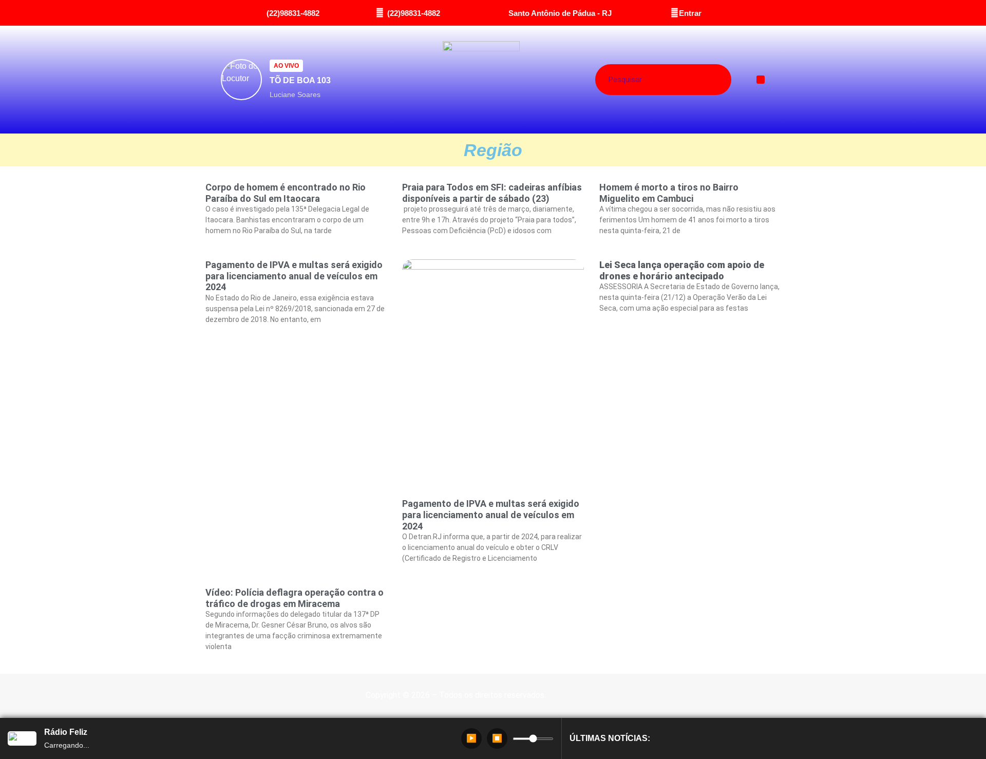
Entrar (690, 13)
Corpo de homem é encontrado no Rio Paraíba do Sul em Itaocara (285, 193)
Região (493, 150)
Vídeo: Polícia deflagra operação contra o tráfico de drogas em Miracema (294, 598)
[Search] (701, 79)
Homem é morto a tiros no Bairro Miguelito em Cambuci (668, 193)
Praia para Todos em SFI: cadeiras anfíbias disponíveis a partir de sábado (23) (492, 193)
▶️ (471, 738)
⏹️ (497, 738)
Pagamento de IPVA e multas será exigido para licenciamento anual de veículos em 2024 (294, 275)
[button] (760, 79)
